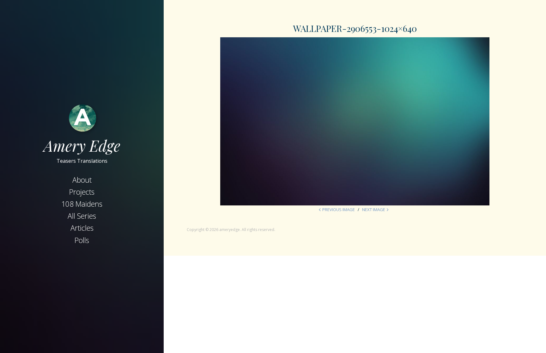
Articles (82, 228)
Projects (81, 192)
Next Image (373, 209)
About (82, 180)
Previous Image (338, 209)
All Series (82, 216)
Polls (82, 240)
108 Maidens (81, 204)
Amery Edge (82, 145)
